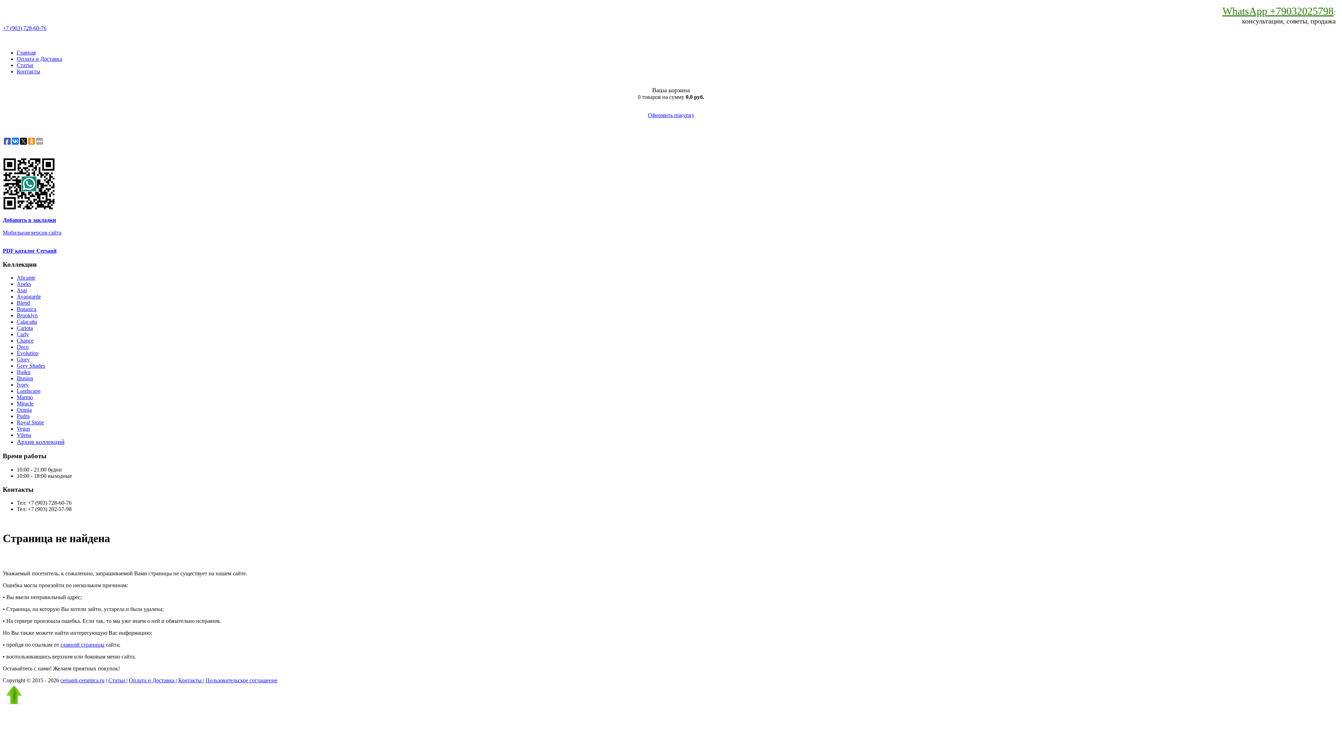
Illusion (25, 378)
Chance (25, 341)
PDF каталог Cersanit (30, 251)
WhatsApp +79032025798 (1278, 11)
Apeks (24, 284)
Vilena (24, 435)
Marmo (25, 397)
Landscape (29, 391)
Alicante (26, 278)
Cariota (25, 328)
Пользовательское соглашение (241, 680)
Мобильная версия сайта (32, 233)
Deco (23, 347)
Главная (26, 53)
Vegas (23, 429)
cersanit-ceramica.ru (82, 680)
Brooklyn (27, 315)
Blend (23, 303)
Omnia (24, 410)
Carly (23, 334)
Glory (23, 359)
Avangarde (29, 297)
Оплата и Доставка (39, 59)
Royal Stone (30, 422)
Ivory (23, 385)
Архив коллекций (41, 441)
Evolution (27, 353)
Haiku (23, 372)
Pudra (23, 416)
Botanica (26, 309)
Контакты (28, 71)
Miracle (25, 404)
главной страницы (82, 645)
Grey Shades (31, 366)
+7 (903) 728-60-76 (24, 28)
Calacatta (27, 322)
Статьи (25, 65)
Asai (22, 290)
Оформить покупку (671, 115)
